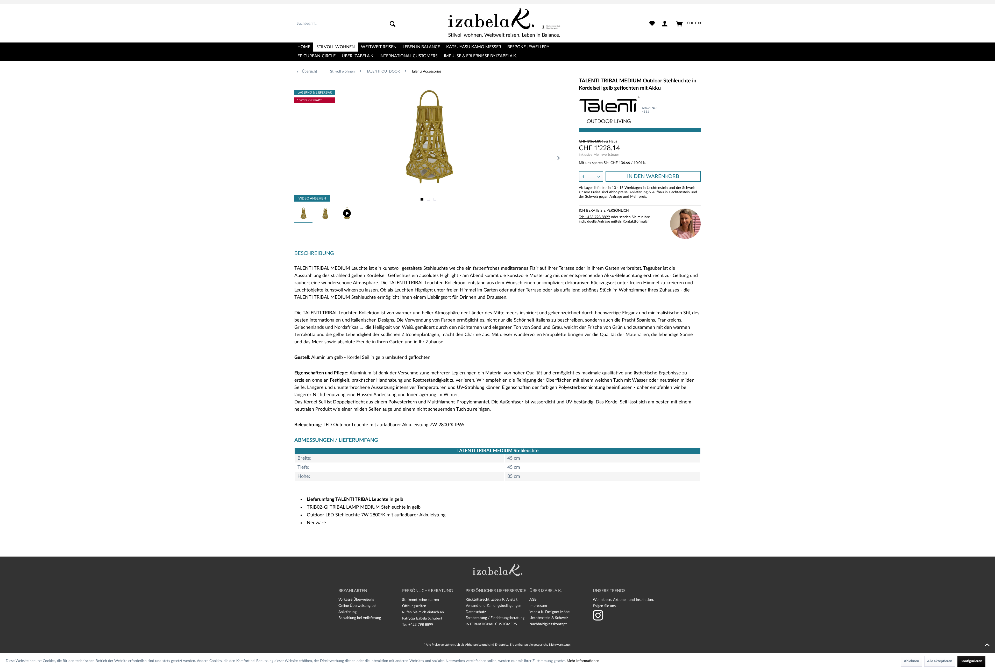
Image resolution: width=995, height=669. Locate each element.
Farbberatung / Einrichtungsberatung (495, 618)
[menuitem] (346, 24)
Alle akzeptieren (939, 661)
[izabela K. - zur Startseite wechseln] (504, 22)
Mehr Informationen (583, 661)
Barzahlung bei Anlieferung (359, 618)
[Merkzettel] (652, 24)
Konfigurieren (971, 661)
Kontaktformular (636, 221)
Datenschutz (476, 612)
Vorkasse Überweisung (356, 599)
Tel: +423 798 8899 (594, 217)
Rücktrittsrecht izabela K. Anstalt (491, 599)
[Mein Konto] (666, 24)
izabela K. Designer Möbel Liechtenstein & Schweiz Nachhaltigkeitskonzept (549, 618)
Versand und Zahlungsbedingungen (493, 606)
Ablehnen (911, 661)
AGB (533, 599)
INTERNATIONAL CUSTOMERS (491, 624)
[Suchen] (392, 24)
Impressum (538, 606)
